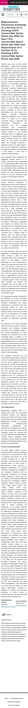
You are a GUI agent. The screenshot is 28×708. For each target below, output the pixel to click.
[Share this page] (26, 14)
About (6, 698)
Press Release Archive (16, 698)
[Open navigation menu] (2, 14)
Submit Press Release (14, 702)
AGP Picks (4, 2)
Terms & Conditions (14, 705)
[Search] (18, 14)
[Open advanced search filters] (21, 14)
